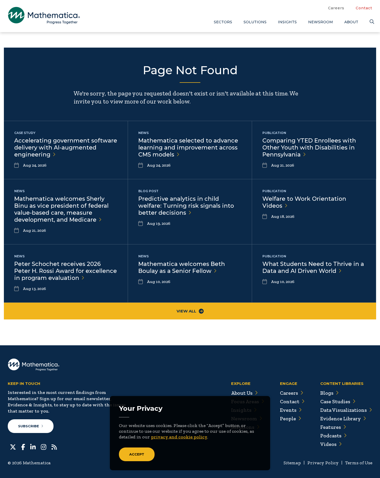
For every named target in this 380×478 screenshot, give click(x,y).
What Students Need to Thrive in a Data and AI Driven (313, 267)
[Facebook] (23, 446)
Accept (136, 454)
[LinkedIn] (33, 446)
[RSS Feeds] (54, 446)
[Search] (370, 22)
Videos (328, 444)
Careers (336, 8)
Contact (364, 8)
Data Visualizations (343, 410)
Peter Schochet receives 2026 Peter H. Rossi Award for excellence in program (65, 270)
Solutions (255, 22)
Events (288, 410)
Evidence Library (340, 418)
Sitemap (292, 463)
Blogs (326, 393)
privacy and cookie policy (179, 437)
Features (330, 427)
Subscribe (28, 426)
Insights (287, 22)
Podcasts (330, 435)
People (288, 418)
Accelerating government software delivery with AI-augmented (65, 147)
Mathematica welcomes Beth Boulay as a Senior (181, 267)
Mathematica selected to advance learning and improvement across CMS (188, 147)
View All (186, 311)
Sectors (223, 22)
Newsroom (320, 22)
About (351, 22)
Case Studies (335, 401)
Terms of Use (358, 463)
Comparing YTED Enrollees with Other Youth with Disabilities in (309, 147)
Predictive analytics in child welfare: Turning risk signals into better (186, 205)
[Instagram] (43, 446)
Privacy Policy (323, 463)
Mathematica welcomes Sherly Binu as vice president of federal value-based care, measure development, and (61, 209)
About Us (242, 393)
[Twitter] (13, 446)
